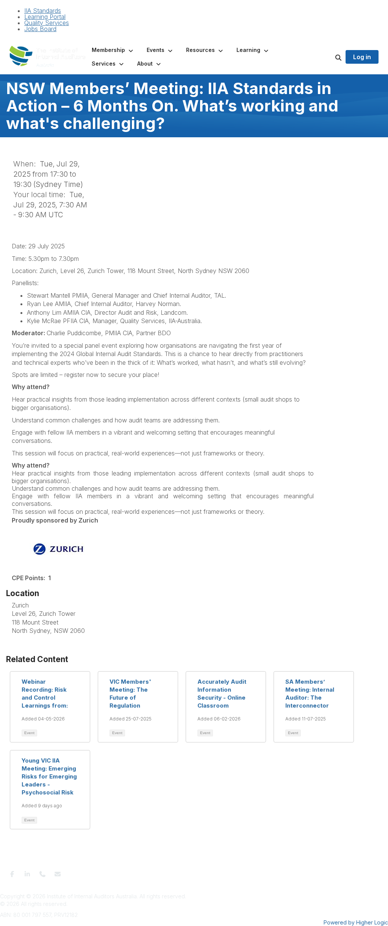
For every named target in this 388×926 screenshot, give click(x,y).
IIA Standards (42, 10)
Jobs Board (40, 29)
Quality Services (46, 23)
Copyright (274, 871)
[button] (113, 50)
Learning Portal (45, 16)
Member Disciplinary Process (224, 871)
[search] (329, 56)
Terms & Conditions (126, 871)
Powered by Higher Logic (356, 922)
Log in (362, 57)
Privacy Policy (168, 871)
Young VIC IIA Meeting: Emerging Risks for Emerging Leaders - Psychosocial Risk (49, 776)
